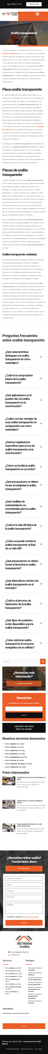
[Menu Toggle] (37, 14)
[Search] (43, 661)
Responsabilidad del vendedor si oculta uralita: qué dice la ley (29, 825)
